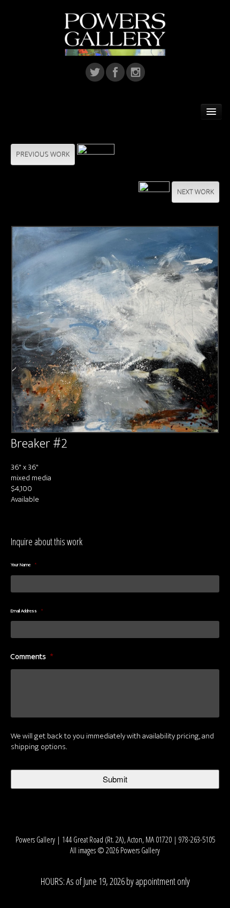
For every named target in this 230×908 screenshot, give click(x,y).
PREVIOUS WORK (43, 154)
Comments (32, 656)
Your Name (23, 565)
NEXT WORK (195, 192)
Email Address (27, 611)
